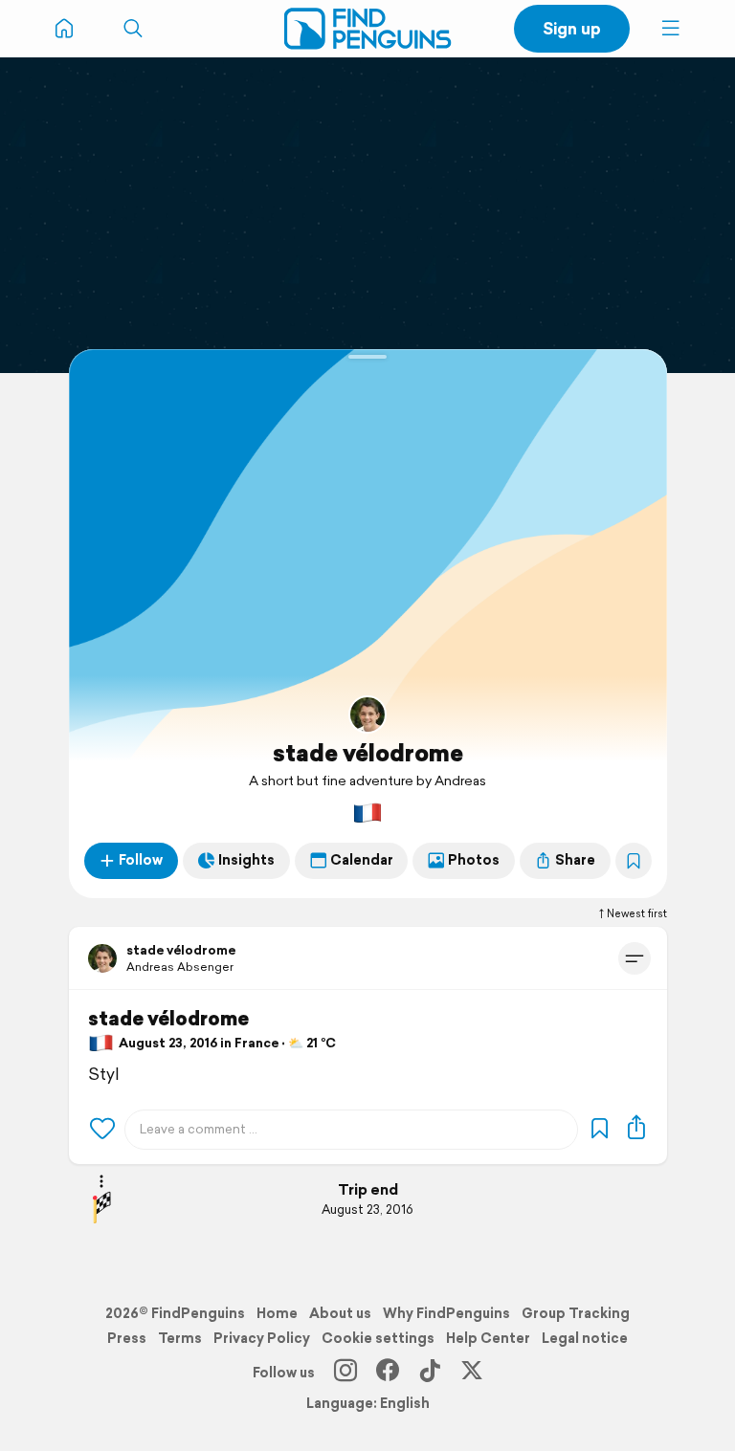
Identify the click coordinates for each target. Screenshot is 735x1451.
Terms (180, 1338)
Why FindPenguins (446, 1313)
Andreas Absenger (180, 966)
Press (126, 1338)
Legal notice (585, 1338)
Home (277, 1313)
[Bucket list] (633, 861)
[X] (471, 1372)
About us (340, 1313)
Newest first (637, 913)
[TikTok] (429, 1372)
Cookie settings (378, 1338)
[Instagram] (345, 1372)
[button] (670, 28)
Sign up (572, 28)
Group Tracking (576, 1313)
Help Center (488, 1338)
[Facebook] (387, 1372)
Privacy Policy (261, 1338)
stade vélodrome (368, 752)
